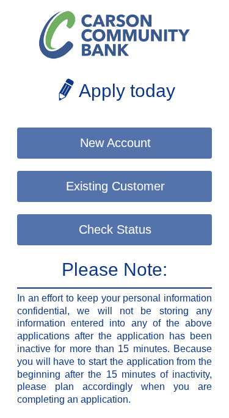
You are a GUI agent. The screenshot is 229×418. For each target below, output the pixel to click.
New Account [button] (115, 143)
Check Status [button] (115, 229)
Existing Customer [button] (115, 186)
